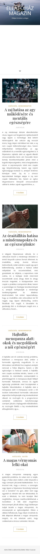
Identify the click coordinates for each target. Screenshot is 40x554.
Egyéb (25, 456)
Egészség (13, 106)
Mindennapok (24, 106)
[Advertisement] (20, 46)
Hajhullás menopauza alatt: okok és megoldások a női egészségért (20, 340)
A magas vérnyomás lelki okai (20, 462)
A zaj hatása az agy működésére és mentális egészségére (20, 116)
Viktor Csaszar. (31, 550)
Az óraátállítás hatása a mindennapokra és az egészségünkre (20, 239)
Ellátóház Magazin (20, 11)
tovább (20, 193)
